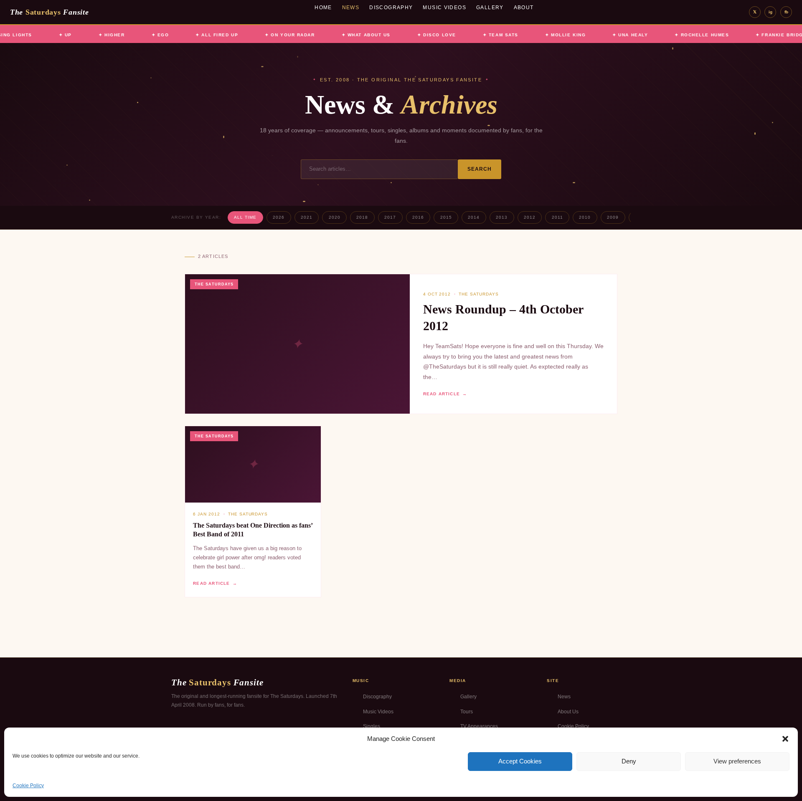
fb (786, 12)
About (524, 7)
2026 (278, 217)
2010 (585, 217)
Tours (466, 712)
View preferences (737, 761)
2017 (390, 217)
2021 (306, 217)
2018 (362, 217)
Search (479, 169)
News (351, 7)
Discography (391, 7)
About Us (568, 712)
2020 (334, 217)
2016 (418, 217)
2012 (530, 217)
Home (323, 7)
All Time (245, 217)
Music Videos (444, 7)
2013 (502, 217)
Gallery (490, 7)
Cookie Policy (28, 785)
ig (770, 12)
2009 (613, 217)
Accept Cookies (520, 761)
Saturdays (49, 12)
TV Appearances (479, 726)
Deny (629, 761)
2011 (557, 217)
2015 (446, 217)
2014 (474, 217)
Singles (371, 726)
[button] (785, 739)
